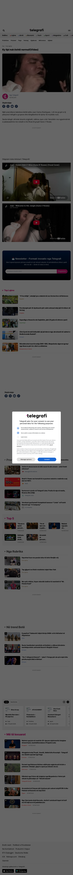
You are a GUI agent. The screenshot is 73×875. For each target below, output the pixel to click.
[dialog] (36, 438)
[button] (36, 437)
